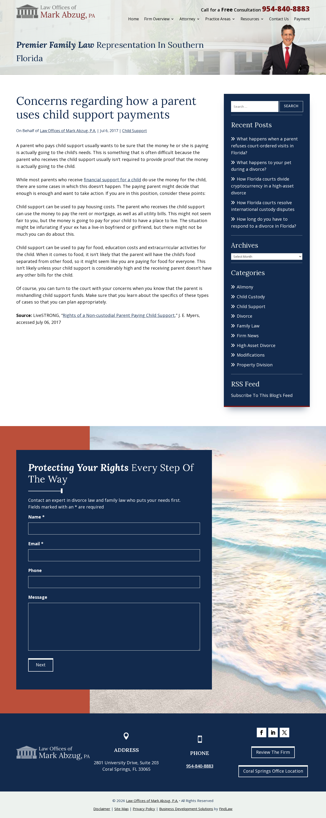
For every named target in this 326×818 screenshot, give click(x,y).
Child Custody (251, 296)
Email (35, 543)
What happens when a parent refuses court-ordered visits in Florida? (264, 145)
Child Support (134, 130)
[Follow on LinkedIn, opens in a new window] (273, 732)
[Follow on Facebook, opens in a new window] (261, 732)
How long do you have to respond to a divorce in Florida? (263, 222)
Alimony (245, 287)
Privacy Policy (144, 808)
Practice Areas (218, 19)
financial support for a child (112, 179)
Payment (302, 19)
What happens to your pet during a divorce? (261, 166)
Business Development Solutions (186, 808)
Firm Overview (156, 19)
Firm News (248, 335)
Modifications (251, 355)
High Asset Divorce (256, 345)
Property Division (255, 365)
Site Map (121, 808)
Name (36, 517)
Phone (35, 570)
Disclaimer (101, 808)
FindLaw (225, 808)
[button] (321, 783)
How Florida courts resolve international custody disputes (262, 206)
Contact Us (279, 19)
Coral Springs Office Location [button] (273, 771)
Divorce (244, 316)
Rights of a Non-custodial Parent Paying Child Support (119, 315)
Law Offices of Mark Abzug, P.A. (68, 130)
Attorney (187, 19)
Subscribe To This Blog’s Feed (262, 395)
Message (37, 597)
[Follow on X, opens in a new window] (284, 732)
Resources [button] (250, 19)
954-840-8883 (286, 9)
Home (133, 19)
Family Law (248, 326)
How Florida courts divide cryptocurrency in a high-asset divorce (262, 186)
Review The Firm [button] (273, 752)
